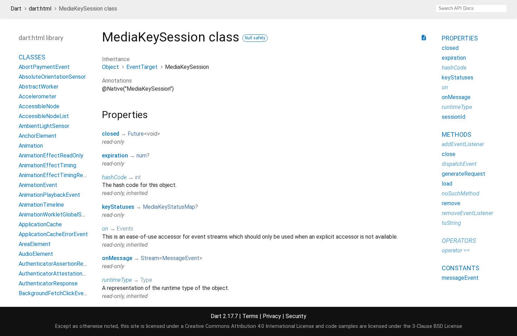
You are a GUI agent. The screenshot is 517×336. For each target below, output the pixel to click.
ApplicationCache (40, 224)
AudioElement (36, 254)
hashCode (114, 177)
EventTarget (142, 67)
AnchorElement (38, 136)
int (138, 177)
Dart (16, 8)
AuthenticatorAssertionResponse (60, 263)
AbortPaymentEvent (44, 67)
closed (110, 133)
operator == (456, 250)
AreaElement (35, 244)
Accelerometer (37, 96)
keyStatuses (118, 206)
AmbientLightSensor (44, 126)
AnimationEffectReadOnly (51, 155)
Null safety (255, 37)
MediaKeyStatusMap (169, 206)
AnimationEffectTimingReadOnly (59, 175)
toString (451, 223)
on (105, 228)
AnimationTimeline (41, 204)
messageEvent (460, 277)
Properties (460, 38)
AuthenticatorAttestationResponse (63, 273)
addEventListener (463, 144)
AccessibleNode (39, 106)
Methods (456, 134)
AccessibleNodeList (44, 116)
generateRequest (463, 173)
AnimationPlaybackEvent (49, 195)
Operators (459, 240)
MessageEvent (180, 258)
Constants (460, 268)
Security (296, 316)
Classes (32, 57)
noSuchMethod (460, 193)
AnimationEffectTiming (47, 165)
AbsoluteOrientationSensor (52, 76)
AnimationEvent (38, 185)
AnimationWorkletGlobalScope (56, 214)
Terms (250, 316)
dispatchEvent (459, 164)
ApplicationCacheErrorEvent (53, 234)
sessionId (453, 117)
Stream (150, 258)
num (141, 155)
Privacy (272, 316)
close (448, 154)
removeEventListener (467, 213)
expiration (115, 155)
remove (451, 203)
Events (125, 228)
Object (110, 67)
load (447, 183)
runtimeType (117, 280)
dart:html (40, 8)
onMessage (117, 258)
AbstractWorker (38, 86)
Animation (31, 145)
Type (146, 280)
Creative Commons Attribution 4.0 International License (249, 326)
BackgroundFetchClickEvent (54, 293)
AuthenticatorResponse (48, 283)
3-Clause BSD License (437, 326)
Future (136, 133)
